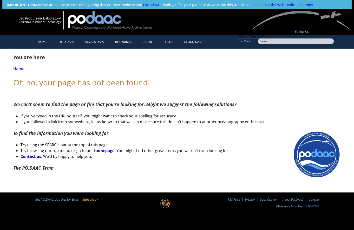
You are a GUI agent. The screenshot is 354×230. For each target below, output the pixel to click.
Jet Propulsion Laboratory (40, 18)
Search (263, 36)
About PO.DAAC (293, 199)
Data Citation (268, 199)
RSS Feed (234, 199)
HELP (169, 41)
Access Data (94, 41)
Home (42, 41)
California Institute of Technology (40, 22)
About (149, 41)
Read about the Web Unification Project (283, 4)
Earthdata (151, 4)
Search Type (247, 36)
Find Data (66, 41)
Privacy (250, 199)
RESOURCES (123, 41)
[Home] (114, 20)
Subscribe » (90, 199)
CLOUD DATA (193, 41)
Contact (314, 199)
